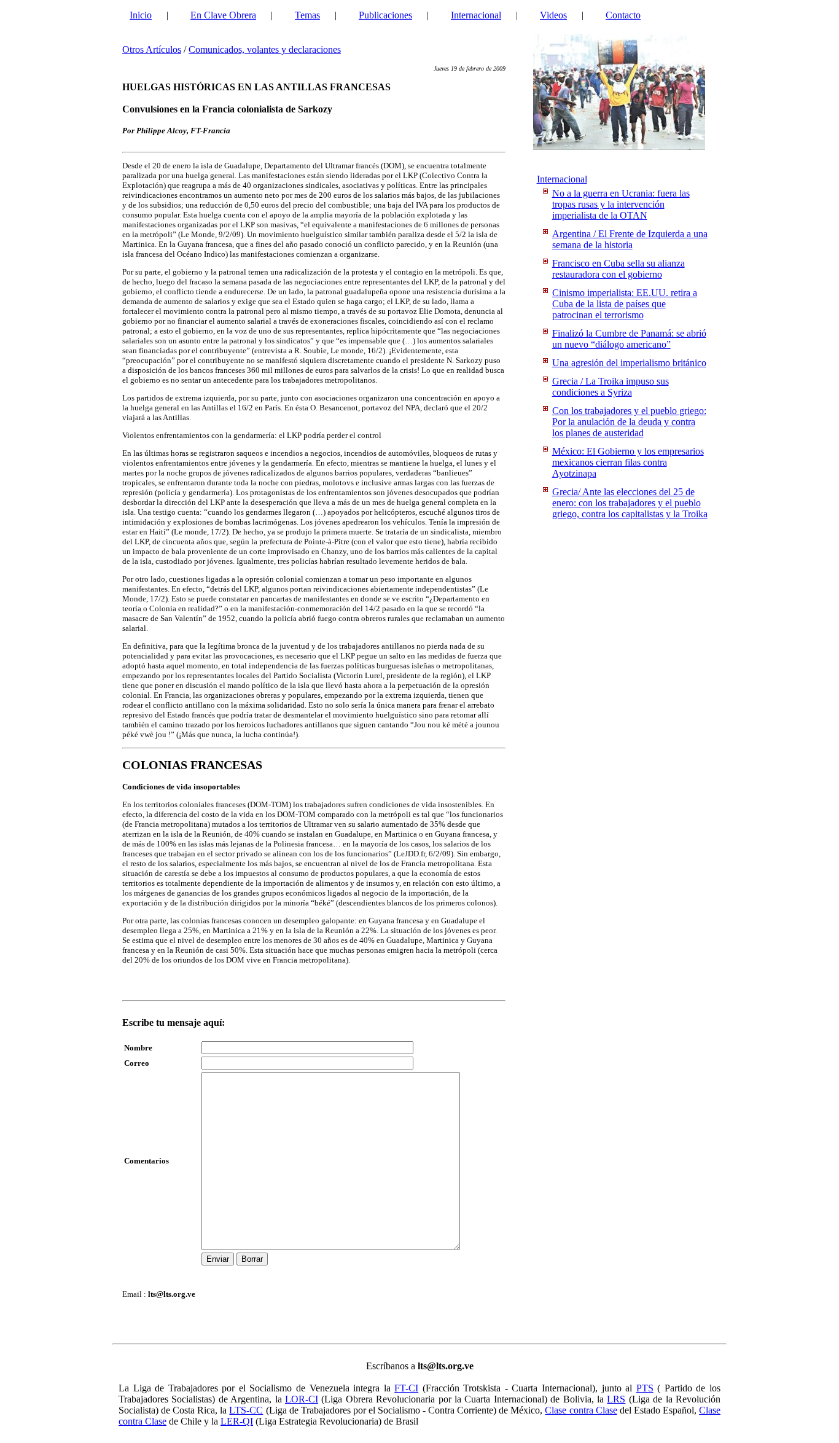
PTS (645, 1388)
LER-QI (236, 1421)
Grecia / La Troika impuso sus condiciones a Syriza (610, 386)
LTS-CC (246, 1410)
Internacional (476, 15)
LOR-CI (301, 1399)
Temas (307, 15)
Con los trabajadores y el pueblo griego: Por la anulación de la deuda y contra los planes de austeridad (629, 421)
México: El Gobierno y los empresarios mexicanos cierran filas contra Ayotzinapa (628, 462)
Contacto (623, 15)
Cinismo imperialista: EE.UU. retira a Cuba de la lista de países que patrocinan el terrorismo (624, 303)
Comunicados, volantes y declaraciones (265, 49)
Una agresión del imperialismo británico (629, 363)
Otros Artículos (151, 49)
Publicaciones (385, 15)
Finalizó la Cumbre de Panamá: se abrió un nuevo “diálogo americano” (629, 339)
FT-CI (406, 1388)
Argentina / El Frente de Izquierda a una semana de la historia (630, 239)
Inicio (141, 15)
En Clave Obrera (223, 15)
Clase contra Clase (581, 1410)
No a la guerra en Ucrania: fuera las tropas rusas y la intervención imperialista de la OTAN (621, 204)
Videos (553, 15)
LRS (616, 1399)
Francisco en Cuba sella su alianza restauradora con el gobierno (618, 269)
